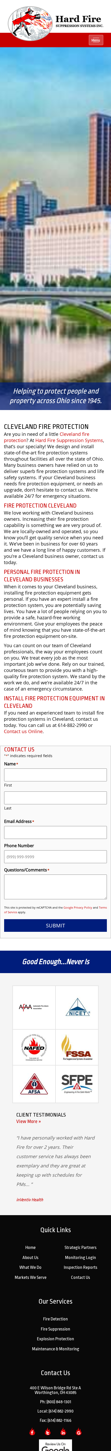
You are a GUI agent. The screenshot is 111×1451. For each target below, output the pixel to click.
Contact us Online (23, 731)
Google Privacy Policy (78, 907)
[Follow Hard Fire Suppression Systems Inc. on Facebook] (32, 1431)
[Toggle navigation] (96, 40)
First (8, 785)
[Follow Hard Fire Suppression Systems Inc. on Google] (79, 1431)
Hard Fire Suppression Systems (69, 440)
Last (7, 808)
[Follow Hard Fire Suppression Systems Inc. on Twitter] (48, 1431)
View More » (28, 1121)
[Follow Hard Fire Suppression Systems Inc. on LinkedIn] (63, 1431)
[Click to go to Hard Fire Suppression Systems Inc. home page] (55, 23)
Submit (55, 925)
